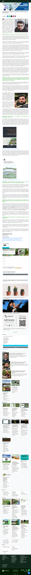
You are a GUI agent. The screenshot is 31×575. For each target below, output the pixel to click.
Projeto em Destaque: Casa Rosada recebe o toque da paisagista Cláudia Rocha (15, 528)
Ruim (11, 272)
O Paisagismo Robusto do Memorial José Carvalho (23, 507)
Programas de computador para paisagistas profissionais (11, 313)
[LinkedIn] (26, 570)
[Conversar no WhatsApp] (29, 570)
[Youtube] (23, 570)
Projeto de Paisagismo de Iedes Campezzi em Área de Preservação (24, 526)
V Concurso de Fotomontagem (15, 387)
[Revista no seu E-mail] (29, 573)
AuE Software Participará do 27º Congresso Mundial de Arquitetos (15, 463)
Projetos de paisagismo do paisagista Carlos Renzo (15, 507)
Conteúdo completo (14, 492)
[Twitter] (25, 570)
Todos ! (4, 343)
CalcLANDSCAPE (5, 341)
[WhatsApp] (26, 571)
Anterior (4, 247)
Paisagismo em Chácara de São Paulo (5, 526)
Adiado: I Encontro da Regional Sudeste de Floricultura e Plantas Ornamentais (6, 479)
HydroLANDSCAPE (6, 339)
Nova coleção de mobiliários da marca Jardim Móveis (15, 409)
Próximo (7, 247)
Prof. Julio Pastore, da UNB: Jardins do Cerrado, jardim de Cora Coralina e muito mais (18, 354)
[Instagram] (24, 571)
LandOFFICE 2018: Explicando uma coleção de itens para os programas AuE (24, 427)
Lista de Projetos (6, 540)
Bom (6, 272)
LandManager (5, 342)
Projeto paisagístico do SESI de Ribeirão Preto (6, 506)
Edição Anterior (5, 492)
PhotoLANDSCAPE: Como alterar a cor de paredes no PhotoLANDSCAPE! (6, 426)
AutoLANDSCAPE (5, 337)
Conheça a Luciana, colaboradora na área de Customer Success (11, 239)
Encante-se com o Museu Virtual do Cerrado (6, 443)
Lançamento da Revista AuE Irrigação (5, 393)
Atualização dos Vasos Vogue (5, 409)
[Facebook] (21, 570)
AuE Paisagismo (4, 565)
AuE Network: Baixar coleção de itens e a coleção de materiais (24, 410)
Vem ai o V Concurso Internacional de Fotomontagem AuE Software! (12, 238)
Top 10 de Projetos (15, 540)
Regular (9, 272)
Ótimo (4, 272)
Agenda (13, 546)
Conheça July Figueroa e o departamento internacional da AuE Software (12, 237)
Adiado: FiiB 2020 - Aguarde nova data (6, 464)
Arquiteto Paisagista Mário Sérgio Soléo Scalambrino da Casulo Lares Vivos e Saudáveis (18, 371)
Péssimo (14, 272)
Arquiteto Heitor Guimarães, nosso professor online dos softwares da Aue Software (19, 363)
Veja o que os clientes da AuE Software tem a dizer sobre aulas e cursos (12, 240)
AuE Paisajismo (4, 566)
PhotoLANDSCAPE (6, 338)
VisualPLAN (5, 340)
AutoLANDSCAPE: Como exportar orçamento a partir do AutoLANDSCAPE (15, 427)
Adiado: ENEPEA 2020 (24, 461)
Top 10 (22, 492)
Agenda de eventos (6, 546)
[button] (2, 6)
